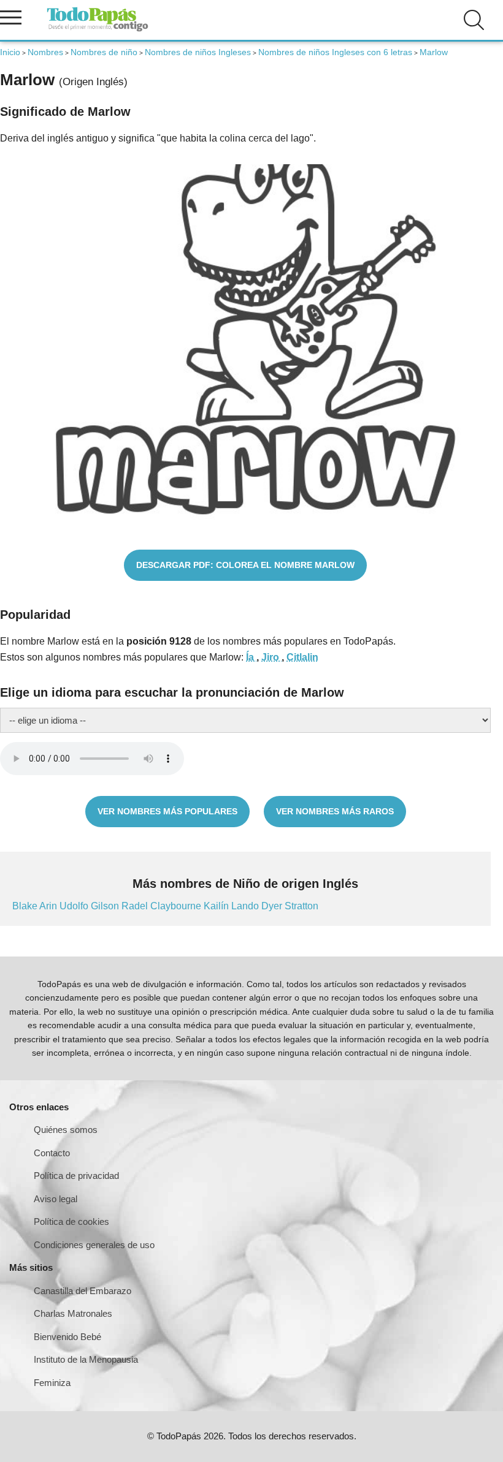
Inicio (10, 52)
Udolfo (75, 906)
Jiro (271, 657)
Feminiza (52, 1382)
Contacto (52, 1153)
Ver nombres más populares (167, 811)
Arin (49, 906)
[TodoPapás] (97, 29)
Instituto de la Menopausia (86, 1359)
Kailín (217, 906)
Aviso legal (55, 1199)
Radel (135, 906)
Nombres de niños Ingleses (198, 52)
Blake (25, 906)
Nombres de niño (104, 52)
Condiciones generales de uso (94, 1245)
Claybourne (177, 906)
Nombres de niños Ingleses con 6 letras (335, 52)
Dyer (273, 906)
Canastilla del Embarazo (82, 1291)
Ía (251, 657)
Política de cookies (71, 1221)
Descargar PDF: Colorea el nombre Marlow (245, 565)
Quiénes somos (66, 1129)
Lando (246, 906)
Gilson (106, 906)
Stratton (301, 906)
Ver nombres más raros (335, 811)
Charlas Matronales (73, 1313)
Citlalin (302, 657)
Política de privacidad (76, 1175)
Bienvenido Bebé (67, 1336)
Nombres (45, 52)
